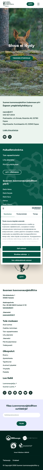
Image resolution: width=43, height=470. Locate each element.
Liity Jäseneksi (12, 172)
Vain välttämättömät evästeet (22, 260)
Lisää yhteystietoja (10, 130)
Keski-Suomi (7, 204)
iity (22, 277)
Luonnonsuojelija (9, 383)
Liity (30, 4)
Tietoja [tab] (35, 214)
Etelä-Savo (7, 197)
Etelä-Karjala (7, 193)
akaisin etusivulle (21, 58)
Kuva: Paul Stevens (40, 93)
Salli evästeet (21, 248)
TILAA (21, 423)
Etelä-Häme (7, 189)
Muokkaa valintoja (20, 254)
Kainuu (5, 201)
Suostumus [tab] (8, 214)
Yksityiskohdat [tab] (21, 214)
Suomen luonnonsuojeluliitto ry (27, 465)
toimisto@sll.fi (8, 308)
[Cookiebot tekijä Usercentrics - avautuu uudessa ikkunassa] (32, 208)
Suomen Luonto (8, 387)
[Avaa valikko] (38, 4)
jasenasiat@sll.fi (9, 315)
